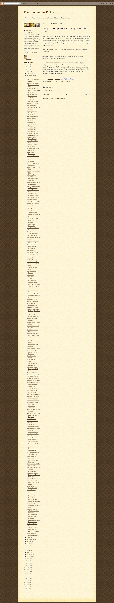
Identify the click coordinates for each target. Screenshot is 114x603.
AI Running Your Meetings (31, 175)
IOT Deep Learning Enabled (32, 221)
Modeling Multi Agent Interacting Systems (32, 253)
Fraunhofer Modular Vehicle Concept (32, 211)
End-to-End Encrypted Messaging (33, 461)
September (30, 539)
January (29, 556)
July (28, 543)
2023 (26, 65)
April (28, 550)
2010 (26, 578)
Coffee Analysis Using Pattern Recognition (33, 134)
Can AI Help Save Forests (33, 394)
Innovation (61, 81)
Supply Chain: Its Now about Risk (32, 257)
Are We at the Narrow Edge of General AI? (33, 315)
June (28, 546)
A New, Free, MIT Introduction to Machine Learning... (33, 129)
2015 (26, 567)
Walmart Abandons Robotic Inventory (32, 498)
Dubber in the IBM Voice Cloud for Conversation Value (33, 430)
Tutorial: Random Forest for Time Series (33, 279)
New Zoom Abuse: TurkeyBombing (32, 138)
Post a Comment (48, 90)
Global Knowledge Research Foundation (33, 534)
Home (66, 94)
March (29, 552)
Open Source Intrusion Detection (32, 421)
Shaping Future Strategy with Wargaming (33, 383)
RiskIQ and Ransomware (33, 531)
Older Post (87, 94)
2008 (26, 582)
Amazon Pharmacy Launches (32, 272)
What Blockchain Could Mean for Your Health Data (33, 263)
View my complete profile (30, 52)
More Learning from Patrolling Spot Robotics (32, 112)
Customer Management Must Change (33, 208)
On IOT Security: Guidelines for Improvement (31, 246)
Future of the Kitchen (32, 103)
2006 (26, 587)
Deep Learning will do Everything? (32, 495)
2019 (26, 559)
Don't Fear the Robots (32, 116)
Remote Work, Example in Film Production (33, 194)
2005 (26, 589)
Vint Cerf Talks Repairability (31, 225)
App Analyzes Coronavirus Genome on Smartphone (33, 448)
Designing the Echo (32, 250)
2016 (26, 565)
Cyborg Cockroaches (32, 388)
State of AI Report (31, 419)
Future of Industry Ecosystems (31, 119)
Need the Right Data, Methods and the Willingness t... (32, 95)
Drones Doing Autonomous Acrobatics (31, 405)
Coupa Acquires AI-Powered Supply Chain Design (33, 482)
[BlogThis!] (65, 79)
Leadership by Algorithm (33, 501)
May (28, 548)
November (30, 75)
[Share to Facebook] (70, 79)
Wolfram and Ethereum (33, 378)
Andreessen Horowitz (52, 81)
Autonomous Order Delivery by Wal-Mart (33, 283)
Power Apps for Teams (32, 301)
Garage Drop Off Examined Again (32, 304)
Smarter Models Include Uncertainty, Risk (33, 528)
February (29, 554)
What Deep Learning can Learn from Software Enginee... (33, 415)
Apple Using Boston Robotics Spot (32, 145)
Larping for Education (32, 218)
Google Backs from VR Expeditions (33, 326)
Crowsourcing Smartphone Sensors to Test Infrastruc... (33, 520)
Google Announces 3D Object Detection (33, 242)
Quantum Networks (32, 372)
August (29, 541)
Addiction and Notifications (31, 153)
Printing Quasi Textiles (32, 402)
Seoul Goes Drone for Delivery (32, 291)
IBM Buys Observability (33, 260)
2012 (26, 574)
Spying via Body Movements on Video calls (33, 505)
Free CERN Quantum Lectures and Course (33, 425)
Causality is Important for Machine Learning (33, 375)
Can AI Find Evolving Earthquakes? (32, 524)
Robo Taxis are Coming (33, 197)
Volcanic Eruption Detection (31, 356)
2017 (26, 563)
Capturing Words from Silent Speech (32, 179)
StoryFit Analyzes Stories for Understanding (33, 187)
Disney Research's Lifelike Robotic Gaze (33, 464)
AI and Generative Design (33, 348)
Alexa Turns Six (31, 386)
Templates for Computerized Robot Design (33, 79)
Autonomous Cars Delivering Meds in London (32, 123)
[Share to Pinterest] (73, 79)
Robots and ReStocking (33, 400)
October (29, 537)
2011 (26, 576)
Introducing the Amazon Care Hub (33, 287)
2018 (26, 561)
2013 (26, 571)
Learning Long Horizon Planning (33, 204)
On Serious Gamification (33, 156)
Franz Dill (29, 32)
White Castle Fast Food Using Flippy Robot (33, 438)
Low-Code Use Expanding (30, 275)
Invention (68, 81)
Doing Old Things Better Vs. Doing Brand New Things (33, 310)
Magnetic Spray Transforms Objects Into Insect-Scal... (32, 233)
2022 (26, 67)
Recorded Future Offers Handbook (33, 149)
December (30, 73)
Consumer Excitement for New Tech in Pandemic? (33, 340)
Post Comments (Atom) (58, 98)
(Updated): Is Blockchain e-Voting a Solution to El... (33, 295)
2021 (26, 69)
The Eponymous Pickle (39, 12)
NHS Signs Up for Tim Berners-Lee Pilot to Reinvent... (33, 352)
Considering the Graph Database (32, 345)
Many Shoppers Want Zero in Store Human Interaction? (33, 159)
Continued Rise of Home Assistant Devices (33, 391)
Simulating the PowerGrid (33, 380)
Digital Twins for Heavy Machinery (33, 434)
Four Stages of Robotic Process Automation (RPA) (33, 84)
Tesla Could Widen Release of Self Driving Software (33, 107)
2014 (26, 569)
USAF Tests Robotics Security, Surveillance (33, 200)
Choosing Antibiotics (32, 478)
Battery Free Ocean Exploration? (32, 457)
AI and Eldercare (31, 490)
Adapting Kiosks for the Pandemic (33, 190)
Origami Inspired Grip (32, 299)
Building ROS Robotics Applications (33, 164)
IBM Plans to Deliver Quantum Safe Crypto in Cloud (33, 90)
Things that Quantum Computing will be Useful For (32, 443)
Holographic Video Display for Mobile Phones (32, 368)
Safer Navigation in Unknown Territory (32, 100)
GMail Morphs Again (32, 307)
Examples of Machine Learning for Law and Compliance (33, 474)
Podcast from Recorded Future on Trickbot (33, 397)
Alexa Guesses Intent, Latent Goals (32, 364)
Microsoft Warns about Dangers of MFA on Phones (33, 335)
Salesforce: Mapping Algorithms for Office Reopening (33, 510)
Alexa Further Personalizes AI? (32, 487)
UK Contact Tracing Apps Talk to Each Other (33, 453)
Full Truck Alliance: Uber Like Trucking (33, 183)
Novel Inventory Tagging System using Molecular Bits (33, 469)
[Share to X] (67, 79)
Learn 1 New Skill (31, 492)
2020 (26, 71)
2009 (26, 580)
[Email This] (62, 79)
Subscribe (28, 59)
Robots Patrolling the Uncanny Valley (32, 515)
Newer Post (46, 94)
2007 (26, 584)
